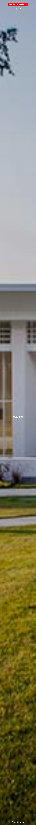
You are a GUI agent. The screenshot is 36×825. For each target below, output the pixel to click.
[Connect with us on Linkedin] (14, 822)
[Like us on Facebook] (12, 822)
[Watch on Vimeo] (20, 822)
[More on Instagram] (17, 822)
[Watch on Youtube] (23, 822)
